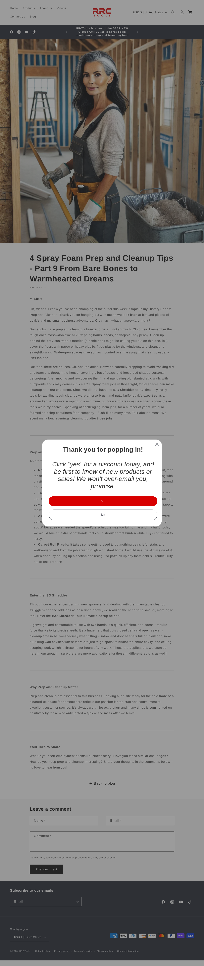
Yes (103, 501)
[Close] (157, 444)
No (103, 515)
